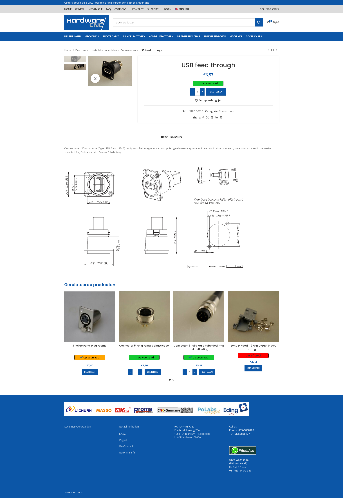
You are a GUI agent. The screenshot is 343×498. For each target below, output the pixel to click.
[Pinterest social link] (212, 117)
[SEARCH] (259, 22)
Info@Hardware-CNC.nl (187, 437)
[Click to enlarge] (95, 78)
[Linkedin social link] (216, 117)
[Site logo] (86, 22)
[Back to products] (272, 50)
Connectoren (128, 50)
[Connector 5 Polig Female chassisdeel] (144, 316)
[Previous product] (268, 50)
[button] (90, 372)
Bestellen (216, 91)
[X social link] (207, 117)
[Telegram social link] (221, 117)
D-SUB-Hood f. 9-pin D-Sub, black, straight (253, 347)
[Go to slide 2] (173, 380)
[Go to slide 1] (170, 380)
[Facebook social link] (203, 117)
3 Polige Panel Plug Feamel (89, 345)
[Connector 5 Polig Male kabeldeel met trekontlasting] (198, 316)
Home (67, 50)
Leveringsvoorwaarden (77, 426)
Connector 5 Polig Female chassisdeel (144, 345)
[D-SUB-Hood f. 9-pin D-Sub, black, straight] (253, 316)
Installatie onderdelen (104, 50)
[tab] (171, 135)
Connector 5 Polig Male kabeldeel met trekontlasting (199, 347)
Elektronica (81, 50)
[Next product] (277, 50)
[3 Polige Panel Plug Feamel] (89, 316)
